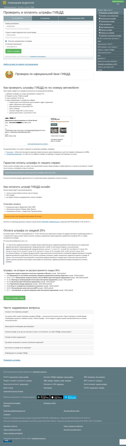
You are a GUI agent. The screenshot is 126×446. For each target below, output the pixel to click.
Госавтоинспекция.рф (13, 154)
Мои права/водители (107, 27)
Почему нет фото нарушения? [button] (15, 337)
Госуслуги (9, 152)
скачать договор (101, 384)
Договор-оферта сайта (71, 411)
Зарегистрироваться (118, 1)
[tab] (48, 312)
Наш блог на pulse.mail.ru (72, 430)
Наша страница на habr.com (73, 426)
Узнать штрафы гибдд (14, 298)
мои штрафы (68, 377)
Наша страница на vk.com (12, 430)
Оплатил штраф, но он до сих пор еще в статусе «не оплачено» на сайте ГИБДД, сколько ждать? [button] (38, 332)
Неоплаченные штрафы (108, 18)
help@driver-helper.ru (40, 372)
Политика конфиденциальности (14, 411)
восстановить (100, 377)
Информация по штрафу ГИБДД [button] (16, 353)
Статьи (100, 70)
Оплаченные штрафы (107, 21)
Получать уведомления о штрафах (20, 41)
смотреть (99, 381)
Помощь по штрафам (107, 33)
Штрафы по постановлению (109, 16)
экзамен (50, 381)
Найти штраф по (21, 64)
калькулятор (14, 377)
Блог (99, 55)
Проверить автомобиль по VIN (107, 64)
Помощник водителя (21, 2)
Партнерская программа (12, 403)
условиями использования (38, 56)
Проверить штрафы (12, 360)
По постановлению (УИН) (76, 18)
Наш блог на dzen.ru (10, 426)
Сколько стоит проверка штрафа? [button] (16, 312)
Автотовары (48, 388)
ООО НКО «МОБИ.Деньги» (51, 222)
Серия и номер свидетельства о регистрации (20, 32)
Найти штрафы (13, 51)
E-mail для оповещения (13, 44)
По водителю (45, 18)
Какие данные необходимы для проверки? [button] (19, 326)
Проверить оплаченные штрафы (110, 36)
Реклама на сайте (50, 403)
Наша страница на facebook (13, 433)
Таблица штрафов (106, 30)
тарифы (101, 388)
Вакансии (7, 406)
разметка (68, 381)
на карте (29, 381)
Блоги (6, 388)
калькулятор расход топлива (13, 391)
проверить (60, 377)
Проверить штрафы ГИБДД (109, 13)
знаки (62, 381)
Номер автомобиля (12, 24)
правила (57, 381)
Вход (118, 4)
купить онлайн (23, 377)
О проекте (7, 414)
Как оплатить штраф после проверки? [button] (18, 348)
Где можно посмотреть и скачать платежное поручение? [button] (24, 342)
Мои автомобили (105, 24)
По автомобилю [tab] (17, 18)
